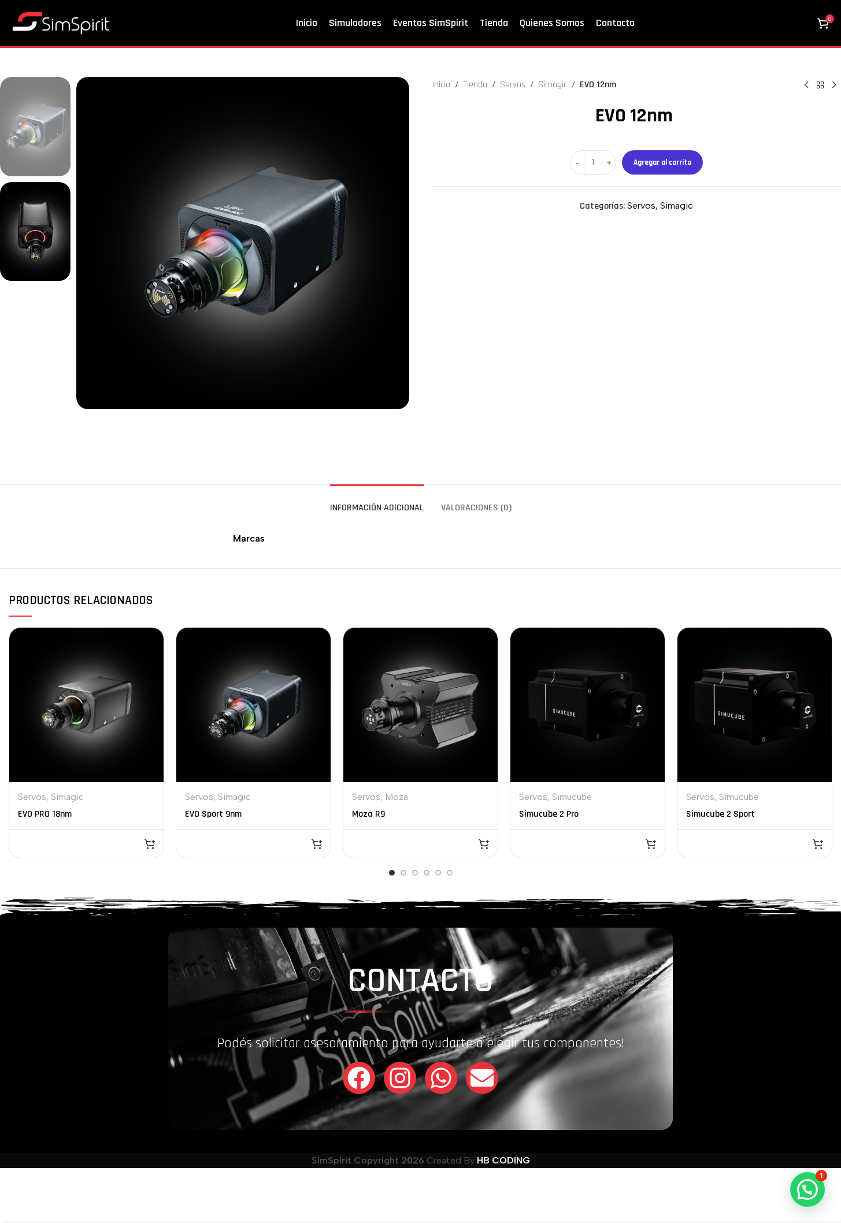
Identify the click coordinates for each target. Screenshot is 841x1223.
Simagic (552, 85)
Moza (396, 796)
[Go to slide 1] (392, 873)
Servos (512, 85)
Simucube (572, 796)
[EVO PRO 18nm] (86, 705)
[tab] (377, 502)
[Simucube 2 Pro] (587, 705)
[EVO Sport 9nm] (253, 705)
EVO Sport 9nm (213, 814)
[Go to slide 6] (450, 873)
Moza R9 (368, 814)
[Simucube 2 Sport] (754, 705)
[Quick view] (147, 642)
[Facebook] (359, 1078)
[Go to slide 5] (438, 873)
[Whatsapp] (441, 1078)
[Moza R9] (420, 705)
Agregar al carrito (662, 162)
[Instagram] (400, 1078)
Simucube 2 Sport (720, 814)
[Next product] (834, 85)
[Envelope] (482, 1078)
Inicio (441, 85)
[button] (150, 844)
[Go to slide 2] (403, 873)
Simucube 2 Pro (549, 814)
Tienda (475, 85)
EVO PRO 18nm (45, 814)
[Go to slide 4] (426, 873)
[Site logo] (61, 22)
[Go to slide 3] (415, 873)
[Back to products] (820, 85)
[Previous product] (806, 85)
